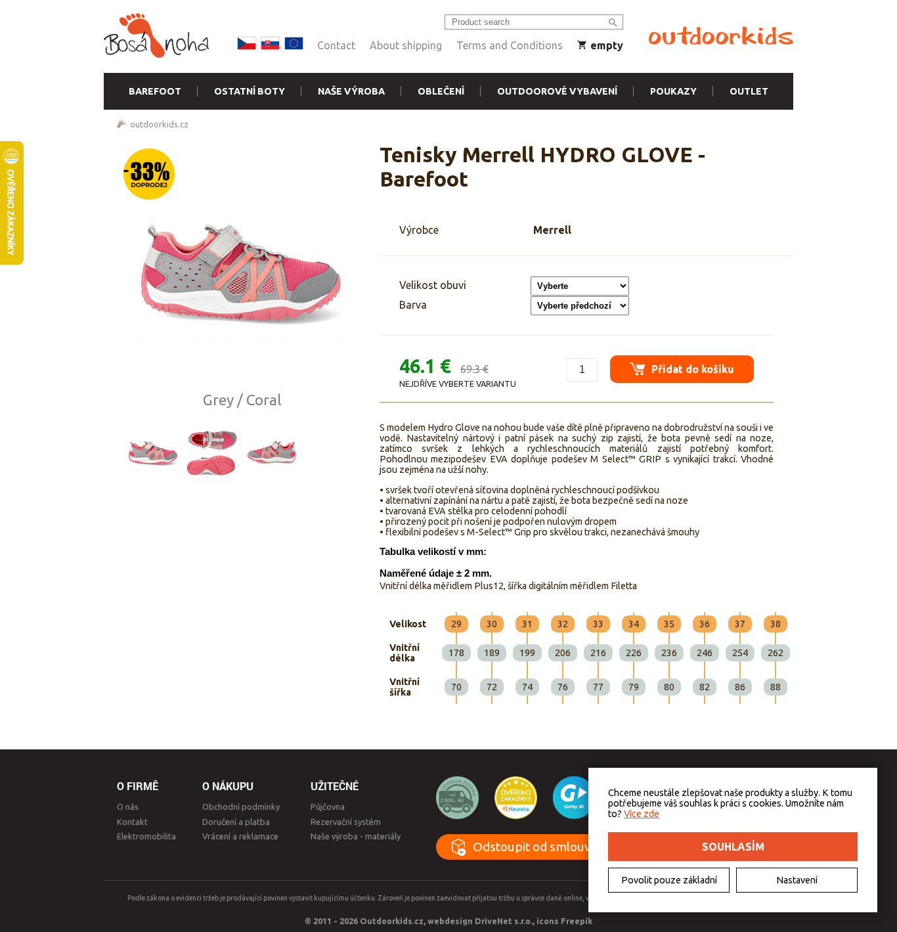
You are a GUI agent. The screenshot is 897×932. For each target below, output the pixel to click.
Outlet (749, 91)
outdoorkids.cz (159, 124)
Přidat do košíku (691, 369)
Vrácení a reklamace (240, 836)
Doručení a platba (236, 821)
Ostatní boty (249, 91)
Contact (336, 45)
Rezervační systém (346, 821)
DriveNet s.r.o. (504, 920)
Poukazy (673, 91)
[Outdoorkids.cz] (721, 36)
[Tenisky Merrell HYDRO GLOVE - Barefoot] (241, 266)
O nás (128, 806)
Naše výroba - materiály (356, 836)
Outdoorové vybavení (557, 91)
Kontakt (132, 821)
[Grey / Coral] (153, 451)
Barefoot (155, 91)
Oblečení (441, 91)
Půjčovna (328, 806)
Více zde (641, 814)
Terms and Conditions (509, 45)
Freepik (576, 920)
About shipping (406, 45)
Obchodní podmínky (241, 806)
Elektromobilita (146, 836)
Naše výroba (351, 91)
